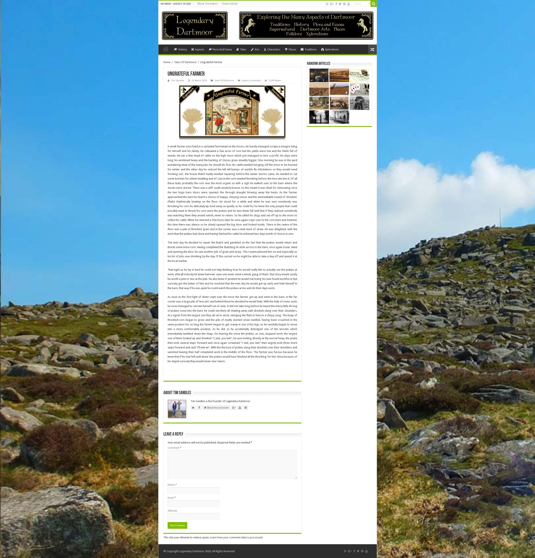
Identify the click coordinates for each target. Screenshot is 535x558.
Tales (243, 49)
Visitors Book (229, 3)
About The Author (207, 3)
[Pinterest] (344, 3)
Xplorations (332, 49)
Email (172, 497)
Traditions (310, 49)
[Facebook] (336, 3)
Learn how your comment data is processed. (236, 537)
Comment (174, 447)
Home (165, 49)
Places (292, 49)
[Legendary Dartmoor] (195, 25)
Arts (257, 49)
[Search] (374, 4)
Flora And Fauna (222, 49)
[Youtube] (348, 3)
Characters (273, 49)
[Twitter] (340, 3)
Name (172, 484)
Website (172, 510)
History (182, 49)
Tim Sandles (177, 80)
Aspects (199, 49)
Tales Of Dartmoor (185, 62)
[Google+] (332, 3)
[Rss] (327, 3)
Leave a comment (251, 80)
